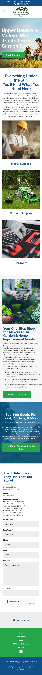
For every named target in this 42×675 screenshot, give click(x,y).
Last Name (8, 530)
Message (6, 560)
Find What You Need (17, 394)
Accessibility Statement (29, 667)
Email (6, 550)
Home (21, 633)
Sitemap (17, 667)
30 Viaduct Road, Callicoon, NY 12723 (21, 2)
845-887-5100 (22, 4)
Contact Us (21, 647)
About (21, 640)
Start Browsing (13, 55)
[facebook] (21, 651)
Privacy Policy (9, 667)
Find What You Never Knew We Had (21, 447)
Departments (21, 636)
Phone (6, 540)
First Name (8, 520)
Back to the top (22, 620)
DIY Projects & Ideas (21, 644)
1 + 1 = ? (7, 589)
